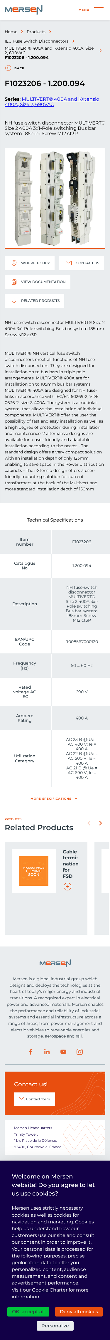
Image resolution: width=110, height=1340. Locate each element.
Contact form (38, 1099)
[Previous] (89, 823)
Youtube (63, 1052)
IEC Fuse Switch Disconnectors (37, 41)
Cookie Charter (49, 1290)
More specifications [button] (51, 799)
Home (11, 31)
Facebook (30, 1052)
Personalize (55, 1326)
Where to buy (35, 263)
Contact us (87, 263)
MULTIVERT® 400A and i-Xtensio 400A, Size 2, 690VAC (49, 50)
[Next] (100, 823)
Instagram (80, 1052)
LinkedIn (47, 1052)
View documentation (43, 282)
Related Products (40, 300)
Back (19, 68)
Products (36, 31)
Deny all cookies (79, 1311)
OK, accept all (28, 1311)
